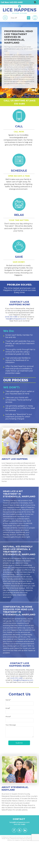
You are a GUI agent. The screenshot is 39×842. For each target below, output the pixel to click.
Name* (8, 700)
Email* (8, 708)
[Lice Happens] (19, 9)
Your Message (11, 725)
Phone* (8, 716)
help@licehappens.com (16, 319)
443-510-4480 (19, 824)
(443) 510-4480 (11, 317)
